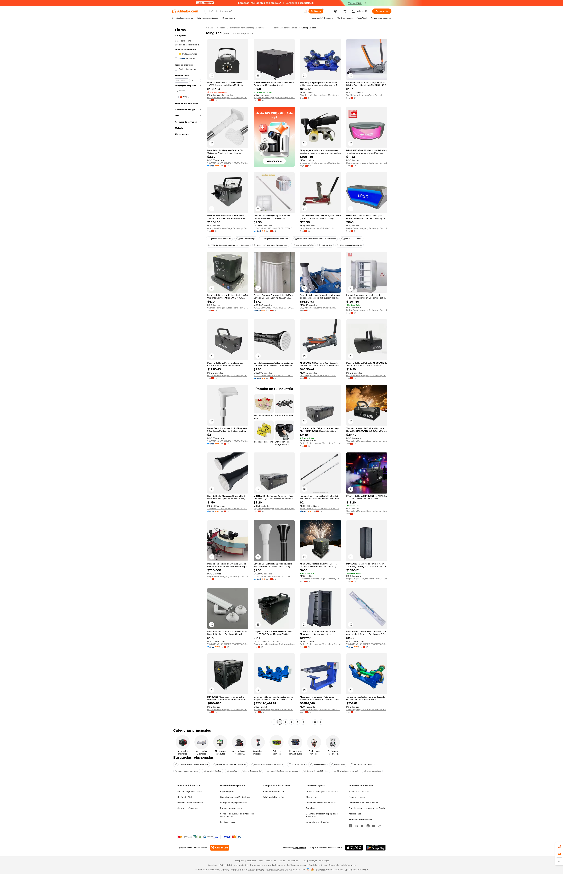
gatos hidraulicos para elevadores (284, 771)
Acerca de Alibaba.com (188, 785)
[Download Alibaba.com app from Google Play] (376, 848)
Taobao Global (293, 860)
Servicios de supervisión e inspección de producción (237, 815)
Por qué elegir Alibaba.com (189, 791)
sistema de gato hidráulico (317, 771)
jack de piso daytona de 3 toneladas (231, 764)
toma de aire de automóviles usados (272, 245)
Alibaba (209, 28)
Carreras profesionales (187, 808)
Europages (324, 860)
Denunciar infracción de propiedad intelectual (322, 815)
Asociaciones (355, 814)
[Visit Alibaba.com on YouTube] (374, 826)
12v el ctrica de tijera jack (347, 771)
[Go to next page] (320, 722)
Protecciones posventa (231, 808)
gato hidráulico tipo (247, 239)
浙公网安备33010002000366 (329, 869)
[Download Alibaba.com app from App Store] (354, 848)
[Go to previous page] (274, 722)
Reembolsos (311, 808)
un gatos (233, 771)
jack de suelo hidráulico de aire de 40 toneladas (316, 239)
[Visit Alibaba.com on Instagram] (368, 826)
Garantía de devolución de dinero (235, 797)
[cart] (345, 11)
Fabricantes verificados (273, 791)
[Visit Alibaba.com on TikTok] (379, 826)
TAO (304, 860)
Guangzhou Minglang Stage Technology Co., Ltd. (227, 97)
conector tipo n (298, 764)
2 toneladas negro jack (363, 764)
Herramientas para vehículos (284, 28)
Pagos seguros (227, 791)
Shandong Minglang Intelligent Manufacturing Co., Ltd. (320, 95)
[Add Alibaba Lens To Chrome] (219, 848)
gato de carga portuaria (221, 239)
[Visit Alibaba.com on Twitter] (362, 826)
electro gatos (339, 764)
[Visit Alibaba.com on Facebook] (350, 826)
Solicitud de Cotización (273, 797)
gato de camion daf (253, 771)
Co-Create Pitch (184, 797)
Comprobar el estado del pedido (363, 802)
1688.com (251, 860)
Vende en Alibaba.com (359, 791)
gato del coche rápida (305, 245)
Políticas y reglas (227, 822)
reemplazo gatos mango (188, 771)
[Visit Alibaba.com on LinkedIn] (356, 826)
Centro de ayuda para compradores (322, 791)
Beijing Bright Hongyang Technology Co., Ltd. (274, 97)
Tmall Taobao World (267, 860)
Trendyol (313, 860)
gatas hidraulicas (374, 771)
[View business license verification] (308, 869)
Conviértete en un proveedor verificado (367, 808)
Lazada (281, 860)
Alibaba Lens (191, 847)
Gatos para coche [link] (309, 28)
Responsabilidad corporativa (190, 802)
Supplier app (299, 847)
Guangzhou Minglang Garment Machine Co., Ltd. (320, 163)
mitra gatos (327, 245)
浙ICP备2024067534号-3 (356, 869)
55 (315, 722)
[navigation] (188, 375)
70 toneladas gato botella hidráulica (193, 764)
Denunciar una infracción (317, 822)
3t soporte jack (319, 764)
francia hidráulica (214, 771)
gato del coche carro (353, 239)
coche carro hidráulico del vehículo (268, 764)
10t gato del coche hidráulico (276, 239)
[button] (305, 11)
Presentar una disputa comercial (320, 802)
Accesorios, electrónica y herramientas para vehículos (242, 28)
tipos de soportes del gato (351, 245)
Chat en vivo (311, 797)
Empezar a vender (357, 797)
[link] (559, 846)
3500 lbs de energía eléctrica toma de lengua (230, 245)
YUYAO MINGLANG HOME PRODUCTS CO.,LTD (227, 163)
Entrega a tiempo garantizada (233, 802)
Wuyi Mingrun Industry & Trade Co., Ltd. (364, 95)
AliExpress (239, 860)
